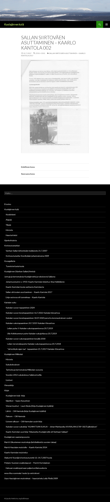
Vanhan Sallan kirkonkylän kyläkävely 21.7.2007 (26, 250)
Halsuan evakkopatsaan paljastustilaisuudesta (26, 468)
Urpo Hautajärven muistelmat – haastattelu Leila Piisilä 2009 (31, 478)
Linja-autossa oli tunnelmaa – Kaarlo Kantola (25, 297)
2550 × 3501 (40, 53)
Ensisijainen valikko (106, 24)
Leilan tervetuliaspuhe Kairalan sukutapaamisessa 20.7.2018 (34, 344)
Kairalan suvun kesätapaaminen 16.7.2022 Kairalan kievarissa (33, 313)
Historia (9, 230)
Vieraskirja (9, 385)
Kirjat (6, 390)
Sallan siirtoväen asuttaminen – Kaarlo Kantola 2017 (29, 292)
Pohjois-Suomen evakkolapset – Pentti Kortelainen (27, 463)
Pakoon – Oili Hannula (15, 416)
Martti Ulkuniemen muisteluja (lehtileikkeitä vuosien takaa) (30, 442)
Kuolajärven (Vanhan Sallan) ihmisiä (19, 271)
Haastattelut (11, 235)
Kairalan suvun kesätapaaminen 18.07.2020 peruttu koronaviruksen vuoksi (39, 318)
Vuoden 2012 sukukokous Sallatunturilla (24, 375)
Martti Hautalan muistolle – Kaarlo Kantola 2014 (25, 447)
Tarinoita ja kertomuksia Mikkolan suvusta (24, 369)
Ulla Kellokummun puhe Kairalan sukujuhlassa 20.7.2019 (32, 333)
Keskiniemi (10, 214)
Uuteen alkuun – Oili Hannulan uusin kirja (24, 421)
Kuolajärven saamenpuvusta (17, 437)
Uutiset (9, 380)
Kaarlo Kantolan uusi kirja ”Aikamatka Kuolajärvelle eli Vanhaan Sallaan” (37, 432)
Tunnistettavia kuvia (15, 266)
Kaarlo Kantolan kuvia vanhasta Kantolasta (25, 287)
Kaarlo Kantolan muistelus (16, 452)
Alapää (9, 219)
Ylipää (8, 225)
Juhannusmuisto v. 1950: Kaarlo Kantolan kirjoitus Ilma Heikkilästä (35, 282)
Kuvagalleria (9, 261)
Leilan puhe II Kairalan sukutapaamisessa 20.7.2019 (30, 328)
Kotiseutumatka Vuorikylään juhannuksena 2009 (27, 256)
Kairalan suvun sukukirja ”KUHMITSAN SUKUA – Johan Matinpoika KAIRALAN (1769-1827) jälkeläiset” (51, 426)
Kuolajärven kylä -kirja (15, 395)
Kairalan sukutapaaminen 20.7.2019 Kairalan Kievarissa (30, 323)
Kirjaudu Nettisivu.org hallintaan (16, 498)
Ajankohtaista (10, 240)
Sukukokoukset (13, 364)
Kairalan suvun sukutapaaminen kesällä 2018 (25, 338)
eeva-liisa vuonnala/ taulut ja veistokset (22, 473)
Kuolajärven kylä (14, 24)
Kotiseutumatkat (12, 245)
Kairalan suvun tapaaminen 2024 (20, 307)
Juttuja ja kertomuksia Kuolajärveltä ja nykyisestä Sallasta (29, 276)
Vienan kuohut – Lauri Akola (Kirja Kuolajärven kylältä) (29, 406)
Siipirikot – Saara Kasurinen (18, 401)
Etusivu (7, 204)
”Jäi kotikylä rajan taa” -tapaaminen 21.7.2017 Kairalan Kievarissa (35, 349)
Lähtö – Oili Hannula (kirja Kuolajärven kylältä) (26, 411)
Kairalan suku (10, 302)
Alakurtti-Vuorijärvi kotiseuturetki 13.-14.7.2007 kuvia (28, 457)
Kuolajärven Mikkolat (13, 354)
